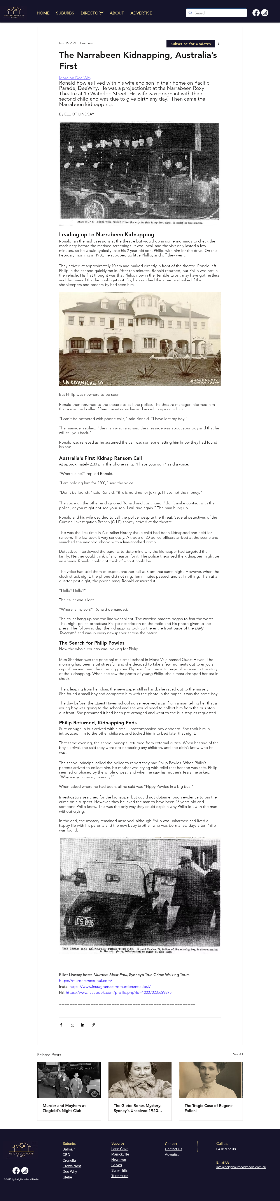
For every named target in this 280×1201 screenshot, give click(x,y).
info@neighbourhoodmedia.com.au (241, 1167)
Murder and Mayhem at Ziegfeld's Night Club (64, 1108)
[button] (190, 43)
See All (238, 1054)
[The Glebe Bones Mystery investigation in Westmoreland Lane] (140, 1080)
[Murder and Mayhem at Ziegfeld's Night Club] (69, 1080)
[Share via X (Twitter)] (72, 1025)
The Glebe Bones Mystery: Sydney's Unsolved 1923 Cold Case (137, 1108)
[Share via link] (93, 1025)
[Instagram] (264, 12)
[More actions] (218, 42)
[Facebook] (256, 12)
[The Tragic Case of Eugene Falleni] (211, 1080)
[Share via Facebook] (61, 1025)
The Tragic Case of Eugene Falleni (209, 1108)
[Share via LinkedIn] (82, 1025)
